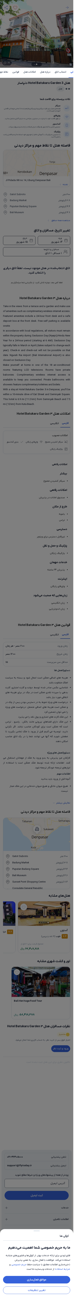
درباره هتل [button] (45, 72)
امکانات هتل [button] (29, 72)
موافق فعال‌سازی (36, 1280)
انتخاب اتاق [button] (60, 72)
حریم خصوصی (19, 1264)
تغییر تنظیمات (37, 1290)
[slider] (36, 1230)
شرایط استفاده (62, 1269)
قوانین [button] (15, 72)
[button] (36, 648)
